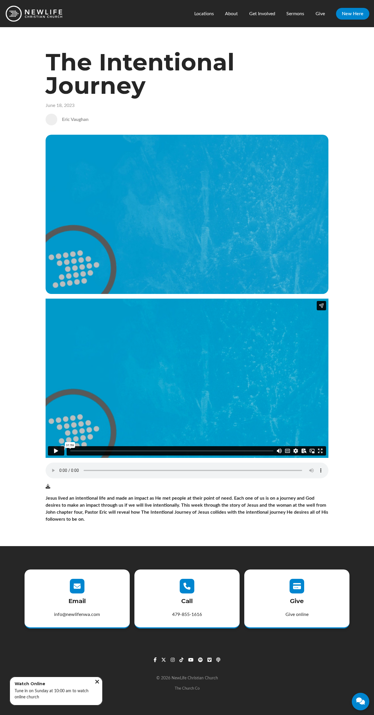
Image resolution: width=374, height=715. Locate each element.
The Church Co (187, 688)
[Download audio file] (48, 486)
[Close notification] (97, 682)
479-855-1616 (187, 614)
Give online (297, 614)
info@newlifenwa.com (77, 614)
